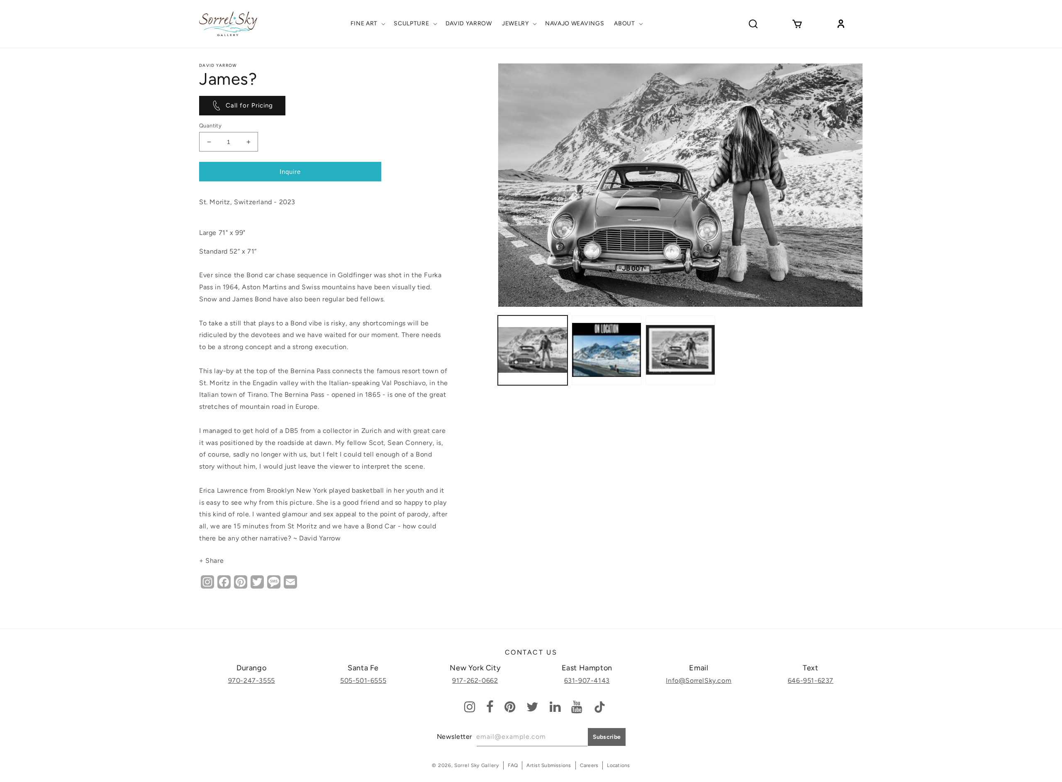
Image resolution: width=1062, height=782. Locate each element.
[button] (367, 23)
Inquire (290, 171)
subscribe (607, 736)
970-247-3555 (251, 680)
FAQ (513, 765)
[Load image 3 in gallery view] (680, 350)
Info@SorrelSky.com (698, 680)
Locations (618, 765)
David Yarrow (218, 65)
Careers (589, 765)
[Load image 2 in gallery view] (606, 350)
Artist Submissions (548, 765)
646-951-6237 (810, 680)
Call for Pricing (249, 105)
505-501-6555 (363, 680)
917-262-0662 (475, 680)
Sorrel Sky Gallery (476, 765)
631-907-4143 (587, 680)
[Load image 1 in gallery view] (533, 350)
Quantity (210, 125)
